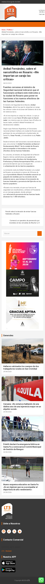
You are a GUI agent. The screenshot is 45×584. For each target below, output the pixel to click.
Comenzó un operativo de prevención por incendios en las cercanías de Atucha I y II (24, 222)
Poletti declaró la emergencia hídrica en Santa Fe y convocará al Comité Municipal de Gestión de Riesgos (22, 446)
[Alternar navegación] (4, 24)
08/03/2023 (7, 83)
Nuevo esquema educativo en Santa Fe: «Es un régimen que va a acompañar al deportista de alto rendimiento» (21, 487)
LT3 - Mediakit (7, 551)
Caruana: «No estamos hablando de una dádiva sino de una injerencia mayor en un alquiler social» (22, 406)
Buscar (39, 233)
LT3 (28, 580)
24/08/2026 (7, 371)
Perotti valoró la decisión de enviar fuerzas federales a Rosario (20, 213)
